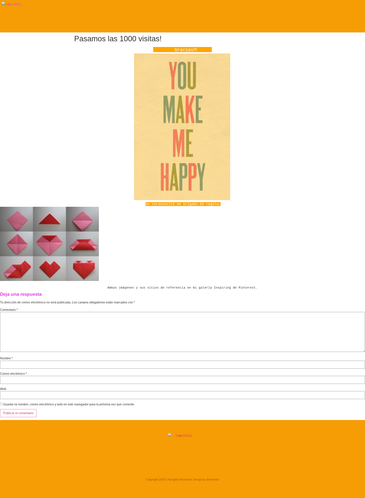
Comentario (9, 309)
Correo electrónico (13, 373)
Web (3, 389)
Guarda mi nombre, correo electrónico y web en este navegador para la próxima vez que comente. (69, 404)
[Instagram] (168, 468)
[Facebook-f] (177, 468)
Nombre (6, 358)
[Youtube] (197, 468)
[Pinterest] (187, 468)
